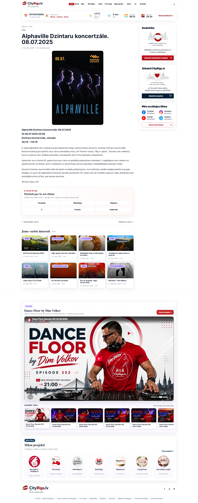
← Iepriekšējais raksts (30, 222)
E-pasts (78, 210)
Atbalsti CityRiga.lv (125, 498)
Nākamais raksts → (126, 222)
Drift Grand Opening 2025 (33, 253)
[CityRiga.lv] (35, 489)
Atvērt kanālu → (165, 312)
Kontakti (143, 4)
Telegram (113, 203)
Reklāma (103, 498)
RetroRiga (91, 4)
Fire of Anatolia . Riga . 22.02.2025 (89, 282)
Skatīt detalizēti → (166, 16)
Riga (82, 4)
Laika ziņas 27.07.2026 (32, 281)
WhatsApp (77, 203)
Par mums (83, 498)
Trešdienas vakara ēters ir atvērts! (119, 254)
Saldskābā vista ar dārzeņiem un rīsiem (92, 254)
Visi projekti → (168, 451)
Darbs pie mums (157, 498)
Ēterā (77, 4)
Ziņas (100, 4)
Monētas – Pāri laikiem (117, 281)
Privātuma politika (141, 498)
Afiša (129, 4)
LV (135, 4)
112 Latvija (108, 4)
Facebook (41, 203)
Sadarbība (93, 498)
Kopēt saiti (113, 209)
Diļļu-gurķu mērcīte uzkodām (63, 253)
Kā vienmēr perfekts (60, 281)
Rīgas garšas (118, 4)
